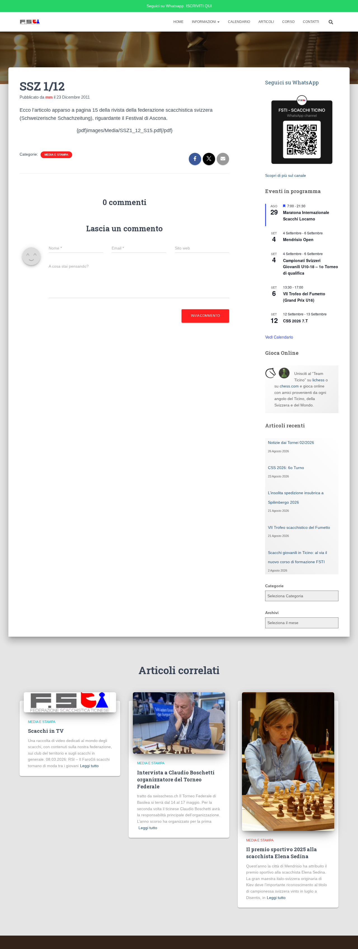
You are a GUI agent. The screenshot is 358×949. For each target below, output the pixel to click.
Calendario (239, 22)
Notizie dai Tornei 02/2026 (291, 442)
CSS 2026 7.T (295, 321)
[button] (218, 22)
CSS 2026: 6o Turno (286, 467)
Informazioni (204, 22)
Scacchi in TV (46, 730)
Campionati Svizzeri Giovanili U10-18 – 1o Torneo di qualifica (310, 267)
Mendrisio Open (298, 239)
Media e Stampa (56, 154)
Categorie (274, 586)
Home (178, 22)
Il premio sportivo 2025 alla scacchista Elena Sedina (281, 853)
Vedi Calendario (279, 337)
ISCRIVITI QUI (199, 6)
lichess (318, 380)
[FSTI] (30, 22)
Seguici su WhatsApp (292, 82)
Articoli (266, 22)
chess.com (289, 386)
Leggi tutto (89, 766)
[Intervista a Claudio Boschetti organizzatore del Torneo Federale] (179, 722)
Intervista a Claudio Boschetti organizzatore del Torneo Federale (176, 779)
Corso (288, 22)
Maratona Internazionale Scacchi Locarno (306, 216)
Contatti (311, 22)
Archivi (272, 612)
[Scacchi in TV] (70, 702)
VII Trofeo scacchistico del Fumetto (299, 527)
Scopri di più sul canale (285, 175)
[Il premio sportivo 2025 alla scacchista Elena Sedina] (288, 761)
